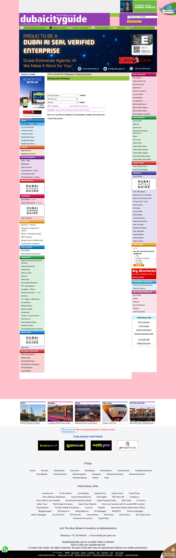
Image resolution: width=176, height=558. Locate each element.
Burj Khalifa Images (140, 107)
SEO (73, 544)
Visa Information (139, 192)
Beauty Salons (26, 306)
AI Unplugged (100, 511)
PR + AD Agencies (28, 286)
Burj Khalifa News (139, 104)
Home (50, 74)
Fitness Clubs (26, 273)
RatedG (101, 507)
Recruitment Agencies (29, 283)
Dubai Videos (138, 241)
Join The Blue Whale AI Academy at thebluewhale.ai (88, 528)
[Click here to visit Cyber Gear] (88, 72)
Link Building (83, 493)
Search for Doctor (31, 293)
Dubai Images (138, 238)
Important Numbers (140, 221)
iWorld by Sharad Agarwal (142, 285)
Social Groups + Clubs (29, 171)
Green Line (137, 127)
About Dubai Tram (140, 166)
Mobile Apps (25, 358)
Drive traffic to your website (48, 500)
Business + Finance (28, 225)
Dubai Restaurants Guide (143, 334)
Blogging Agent (45, 511)
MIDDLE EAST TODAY (65, 555)
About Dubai (137, 176)
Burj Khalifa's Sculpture (141, 114)
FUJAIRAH (91, 553)
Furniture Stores (27, 326)
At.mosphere (137, 98)
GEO (82, 544)
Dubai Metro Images (140, 150)
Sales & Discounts (31, 203)
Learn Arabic (137, 211)
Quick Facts (137, 121)
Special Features (139, 288)
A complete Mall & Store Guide (59, 423)
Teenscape (25, 279)
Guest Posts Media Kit (81, 497)
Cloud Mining (92, 515)
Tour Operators (138, 231)
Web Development (28, 354)
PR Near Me (75, 515)
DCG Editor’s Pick (28, 174)
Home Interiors (26, 218)
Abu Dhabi (137, 295)
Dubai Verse (124, 515)
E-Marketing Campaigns (30, 364)
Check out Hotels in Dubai (30, 423)
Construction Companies (30, 244)
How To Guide (138, 225)
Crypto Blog (103, 518)
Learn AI (88, 507)
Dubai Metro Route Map (142, 159)
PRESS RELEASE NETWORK (103, 555)
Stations (136, 124)
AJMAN (83, 553)
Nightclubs (25, 164)
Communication (139, 218)
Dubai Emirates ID (28, 266)
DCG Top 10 (25, 319)
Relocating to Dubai (28, 322)
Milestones (137, 88)
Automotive (25, 312)
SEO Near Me (118, 497)
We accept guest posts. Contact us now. (95, 429)
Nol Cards (137, 140)
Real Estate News (28, 137)
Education (25, 348)
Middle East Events (28, 154)
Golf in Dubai (138, 205)
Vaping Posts (100, 493)
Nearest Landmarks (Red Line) (140, 132)
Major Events (26, 151)
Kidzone (24, 276)
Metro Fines (137, 143)
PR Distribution (26, 368)
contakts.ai (134, 497)
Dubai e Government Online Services (31, 262)
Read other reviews (55, 118)
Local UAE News (27, 127)
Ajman (135, 299)
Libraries (24, 296)
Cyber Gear (42, 504)
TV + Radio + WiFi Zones (30, 299)
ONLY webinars (144, 322)
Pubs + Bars (25, 161)
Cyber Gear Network (87, 504)
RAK (98, 553)
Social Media (26, 371)
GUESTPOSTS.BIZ (131, 555)
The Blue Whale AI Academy (67, 507)
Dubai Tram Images (140, 170)
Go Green (141, 500)
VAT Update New (29, 124)
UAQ (111, 553)
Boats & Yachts (26, 309)
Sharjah (136, 308)
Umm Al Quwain (139, 312)
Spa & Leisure (26, 167)
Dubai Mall (28, 199)
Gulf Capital (102, 497)
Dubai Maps (137, 215)
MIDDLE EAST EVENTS (83, 555)
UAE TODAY (119, 553)
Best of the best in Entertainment (142, 423)
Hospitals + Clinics (28, 289)
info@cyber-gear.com (106, 535)
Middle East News (28, 144)
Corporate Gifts (144, 340)
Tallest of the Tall (139, 81)
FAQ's (135, 136)
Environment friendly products (79, 500)
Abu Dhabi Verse (143, 515)
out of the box (58, 515)
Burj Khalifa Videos (140, 111)
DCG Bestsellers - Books (30, 177)
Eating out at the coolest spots (86, 423)
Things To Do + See (140, 202)
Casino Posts (117, 493)
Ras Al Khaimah (139, 305)
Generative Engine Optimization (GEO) (128, 507)
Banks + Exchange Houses (31, 234)
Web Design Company (63, 504)
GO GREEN (119, 555)
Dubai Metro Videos (140, 153)
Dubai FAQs (25, 270)
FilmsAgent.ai (63, 511)
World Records (138, 84)
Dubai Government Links (142, 198)
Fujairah (136, 302)
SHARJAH (104, 553)
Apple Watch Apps (28, 361)
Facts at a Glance (139, 91)
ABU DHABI (75, 553)
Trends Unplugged (135, 511)
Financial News (27, 134)
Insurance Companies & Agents (30, 229)
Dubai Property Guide (106, 500)
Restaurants (69, 74)
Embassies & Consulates (142, 195)
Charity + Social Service (30, 316)
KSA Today (108, 515)
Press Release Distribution (53, 497)
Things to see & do (109, 423)
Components (138, 101)
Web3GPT (116, 511)
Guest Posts (134, 493)
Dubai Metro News (140, 146)
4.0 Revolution (143, 326)
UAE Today (126, 500)
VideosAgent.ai (81, 511)
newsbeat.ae (47, 493)
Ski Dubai (136, 208)
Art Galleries (25, 302)
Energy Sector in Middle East (32, 240)
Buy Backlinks (43, 507)
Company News (27, 131)
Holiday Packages (140, 228)
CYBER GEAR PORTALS (46, 555)
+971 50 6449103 (78, 535)
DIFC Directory (26, 237)
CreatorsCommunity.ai (82, 518)
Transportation (138, 234)
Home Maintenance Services (32, 329)
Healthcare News (27, 140)
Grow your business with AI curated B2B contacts (123, 504)
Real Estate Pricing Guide (30, 254)
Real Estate (25, 251)
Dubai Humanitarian (144, 330)
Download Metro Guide (141, 156)
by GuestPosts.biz (95, 544)
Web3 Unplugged (38, 515)
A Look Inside (138, 94)
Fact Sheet (137, 78)
